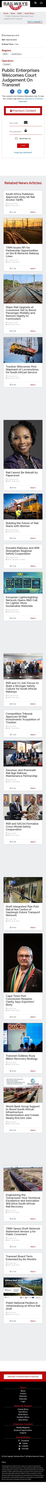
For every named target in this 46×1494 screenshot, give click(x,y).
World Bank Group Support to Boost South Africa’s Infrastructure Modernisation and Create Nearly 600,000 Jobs (23, 1112)
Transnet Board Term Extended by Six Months (21, 1258)
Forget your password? (23, 152)
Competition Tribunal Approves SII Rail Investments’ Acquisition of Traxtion (23, 718)
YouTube (24, 1449)
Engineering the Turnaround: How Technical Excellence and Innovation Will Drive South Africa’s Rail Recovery (23, 1200)
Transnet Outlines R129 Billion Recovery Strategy (22, 1057)
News (13, 13)
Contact (23, 1394)
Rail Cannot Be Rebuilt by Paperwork (22, 474)
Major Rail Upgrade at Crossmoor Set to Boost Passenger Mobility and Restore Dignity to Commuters (21, 313)
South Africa (29, 13)
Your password (15, 132)
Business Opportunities (23, 1430)
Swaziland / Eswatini (18, 559)
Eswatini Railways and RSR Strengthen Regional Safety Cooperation (22, 550)
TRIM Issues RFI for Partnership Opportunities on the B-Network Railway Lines (22, 252)
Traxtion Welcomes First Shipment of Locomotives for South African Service (22, 369)
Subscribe (23, 1399)
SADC (20, 13)
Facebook (25, 1441)
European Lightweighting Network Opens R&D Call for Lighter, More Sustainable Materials (22, 601)
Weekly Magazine (23, 1428)
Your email (13, 123)
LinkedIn (24, 1446)
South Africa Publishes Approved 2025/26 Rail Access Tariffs (20, 196)
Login (23, 1401)
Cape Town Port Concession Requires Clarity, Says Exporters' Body (20, 1000)
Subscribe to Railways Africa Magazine (23, 1377)
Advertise (23, 1396)
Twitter (25, 1443)
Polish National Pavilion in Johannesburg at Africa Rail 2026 (23, 1305)
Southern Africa (23, 1417)
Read (32, 212)
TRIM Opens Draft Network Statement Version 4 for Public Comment (23, 1231)
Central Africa (23, 1409)
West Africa (23, 1420)
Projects (23, 1433)
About (23, 1391)
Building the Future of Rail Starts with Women (22, 525)
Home (6, 13)
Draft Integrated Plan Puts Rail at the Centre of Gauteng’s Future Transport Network (23, 911)
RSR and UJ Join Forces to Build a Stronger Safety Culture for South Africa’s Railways (22, 687)
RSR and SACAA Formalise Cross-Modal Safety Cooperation (22, 826)
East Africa (23, 1412)
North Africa (23, 1415)
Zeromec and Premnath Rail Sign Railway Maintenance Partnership (21, 773)
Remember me (25, 139)
